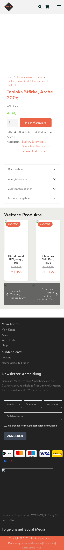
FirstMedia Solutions (31, 543)
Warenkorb (8, 340)
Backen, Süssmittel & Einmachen (26, 81)
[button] (40, 7)
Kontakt (6, 357)
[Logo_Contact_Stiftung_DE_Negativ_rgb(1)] (33, 491)
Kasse (5, 335)
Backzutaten (14, 85)
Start (10, 77)
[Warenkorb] (47, 7)
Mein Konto (8, 330)
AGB (39, 547)
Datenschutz (28, 547)
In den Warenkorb (35, 123)
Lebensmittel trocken (29, 77)
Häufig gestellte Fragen (15, 363)
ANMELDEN (15, 435)
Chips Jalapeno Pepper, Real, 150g (49, 261)
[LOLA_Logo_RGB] (9, 7)
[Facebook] (5, 461)
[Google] (12, 461)
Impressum (49, 543)
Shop (5, 345)
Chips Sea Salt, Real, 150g (18, 259)
